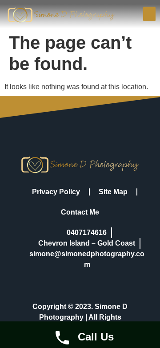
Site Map (113, 192)
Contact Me (80, 212)
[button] (149, 14)
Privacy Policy (56, 192)
